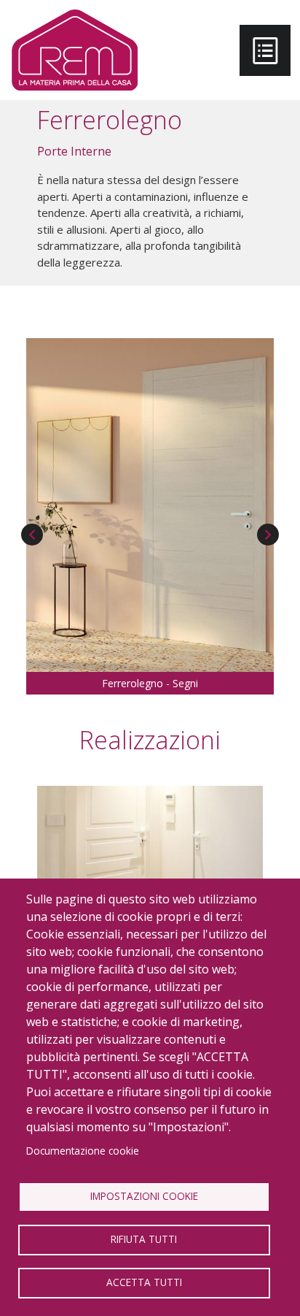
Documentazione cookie (82, 1151)
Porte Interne (74, 151)
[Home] (75, 50)
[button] (150, 503)
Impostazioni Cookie (144, 1196)
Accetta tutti (144, 1282)
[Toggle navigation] (265, 50)
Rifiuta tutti (144, 1239)
